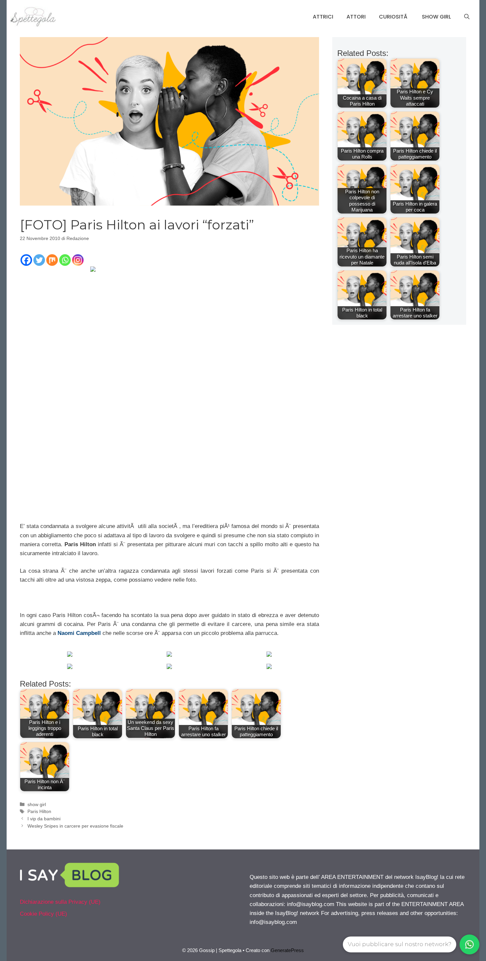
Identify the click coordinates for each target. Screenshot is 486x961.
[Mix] (52, 260)
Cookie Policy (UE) (43, 914)
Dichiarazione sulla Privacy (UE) (60, 902)
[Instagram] (78, 260)
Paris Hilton (39, 811)
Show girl (436, 17)
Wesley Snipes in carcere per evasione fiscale (75, 826)
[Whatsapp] (65, 260)
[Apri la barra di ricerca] (467, 17)
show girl (36, 804)
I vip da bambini (44, 818)
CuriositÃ (394, 17)
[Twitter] (39, 260)
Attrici (323, 17)
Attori (356, 17)
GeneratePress (287, 950)
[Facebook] (26, 260)
